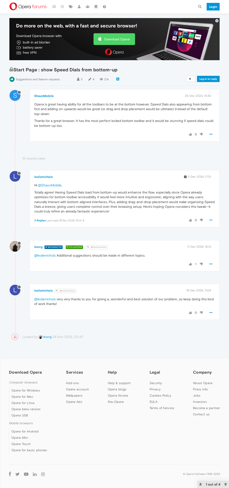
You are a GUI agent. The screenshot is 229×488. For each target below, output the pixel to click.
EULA (153, 402)
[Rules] (96, 6)
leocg (38, 247)
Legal (155, 372)
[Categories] (54, 6)
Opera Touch (21, 444)
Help (112, 372)
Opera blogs (117, 389)
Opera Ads (74, 402)
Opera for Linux (23, 403)
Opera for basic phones (29, 450)
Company (202, 372)
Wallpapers (74, 395)
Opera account (77, 389)
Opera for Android (25, 431)
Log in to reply (208, 78)
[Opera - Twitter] (17, 474)
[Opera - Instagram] (43, 474)
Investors (200, 402)
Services (74, 372)
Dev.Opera (116, 402)
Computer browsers (23, 382)
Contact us (201, 414)
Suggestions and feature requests (38, 79)
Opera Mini (19, 437)
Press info (200, 389)
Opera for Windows (25, 390)
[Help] (104, 6)
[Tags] (71, 6)
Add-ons (72, 383)
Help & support (119, 383)
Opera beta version (25, 409)
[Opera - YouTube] (26, 474)
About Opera (202, 383)
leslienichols (43, 177)
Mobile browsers (21, 423)
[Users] (79, 6)
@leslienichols (98, 247)
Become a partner (206, 408)
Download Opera (117, 39)
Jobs (196, 395)
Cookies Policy (160, 395)
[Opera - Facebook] (10, 474)
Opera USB (19, 415)
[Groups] (87, 6)
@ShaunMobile (49, 185)
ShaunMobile (44, 96)
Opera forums (118, 395)
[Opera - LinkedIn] (35, 474)
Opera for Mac (22, 396)
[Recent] (62, 6)
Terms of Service (162, 408)
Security (156, 383)
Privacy (155, 389)
